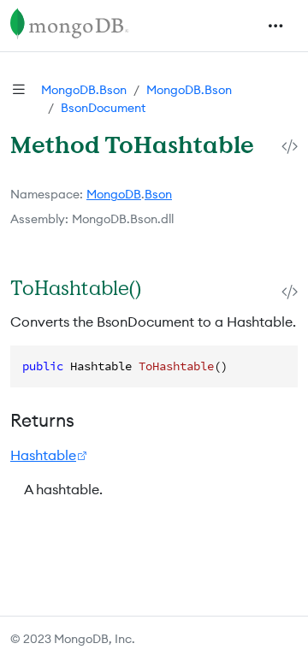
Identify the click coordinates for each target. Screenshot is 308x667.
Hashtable (43, 454)
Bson (158, 194)
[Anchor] (159, 287)
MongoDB (113, 194)
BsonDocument (103, 107)
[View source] (289, 146)
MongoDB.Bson (84, 89)
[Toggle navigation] (275, 25)
